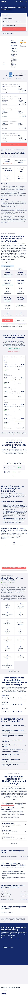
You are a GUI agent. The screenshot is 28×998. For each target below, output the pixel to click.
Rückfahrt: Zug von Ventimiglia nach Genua (12, 871)
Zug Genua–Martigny (6, 897)
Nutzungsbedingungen (14, 987)
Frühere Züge (8, 428)
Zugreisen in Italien (14, 918)
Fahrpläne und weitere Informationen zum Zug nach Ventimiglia (13, 878)
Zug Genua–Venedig (6, 894)
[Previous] (5, 463)
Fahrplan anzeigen (7, 180)
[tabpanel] (14, 558)
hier (15, 434)
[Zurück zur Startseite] (3, 2)
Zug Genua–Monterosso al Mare (9, 856)
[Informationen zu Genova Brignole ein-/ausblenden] (25, 831)
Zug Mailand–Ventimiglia (7, 899)
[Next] (24, 74)
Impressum (4, 987)
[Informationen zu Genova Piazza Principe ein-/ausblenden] (25, 824)
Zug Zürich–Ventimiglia (6, 912)
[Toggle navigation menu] (26, 2)
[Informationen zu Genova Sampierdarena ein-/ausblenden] (25, 838)
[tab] (7, 78)
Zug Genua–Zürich (5, 891)
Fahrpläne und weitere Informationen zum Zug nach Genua (13, 874)
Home (2, 918)
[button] (8, 21)
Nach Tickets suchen (7, 163)
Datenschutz (4, 990)
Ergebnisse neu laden (13, 351)
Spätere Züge (19, 428)
